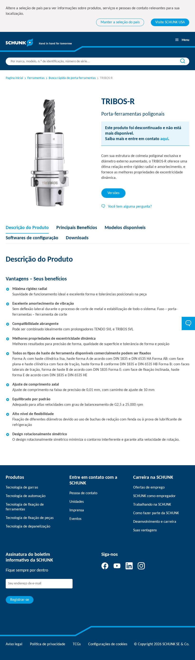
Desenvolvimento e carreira (154, 522)
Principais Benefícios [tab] (76, 227)
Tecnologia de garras (22, 487)
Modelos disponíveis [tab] (125, 227)
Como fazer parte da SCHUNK (156, 513)
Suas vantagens (145, 530)
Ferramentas (35, 78)
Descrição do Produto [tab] (27, 227)
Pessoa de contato (83, 493)
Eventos (75, 519)
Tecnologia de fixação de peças (30, 518)
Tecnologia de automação (25, 496)
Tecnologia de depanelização (28, 526)
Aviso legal (14, 644)
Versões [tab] (113, 193)
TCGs (77, 644)
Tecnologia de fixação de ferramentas (25, 507)
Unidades (76, 502)
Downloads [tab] (77, 238)
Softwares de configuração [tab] (32, 238)
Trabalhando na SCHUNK (152, 505)
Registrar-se (19, 600)
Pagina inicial (14, 78)
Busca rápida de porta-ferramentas (72, 78)
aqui (164, 139)
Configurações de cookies (107, 644)
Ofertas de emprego (149, 487)
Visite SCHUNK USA (170, 22)
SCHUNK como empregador (154, 496)
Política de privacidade (47, 644)
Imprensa (76, 510)
